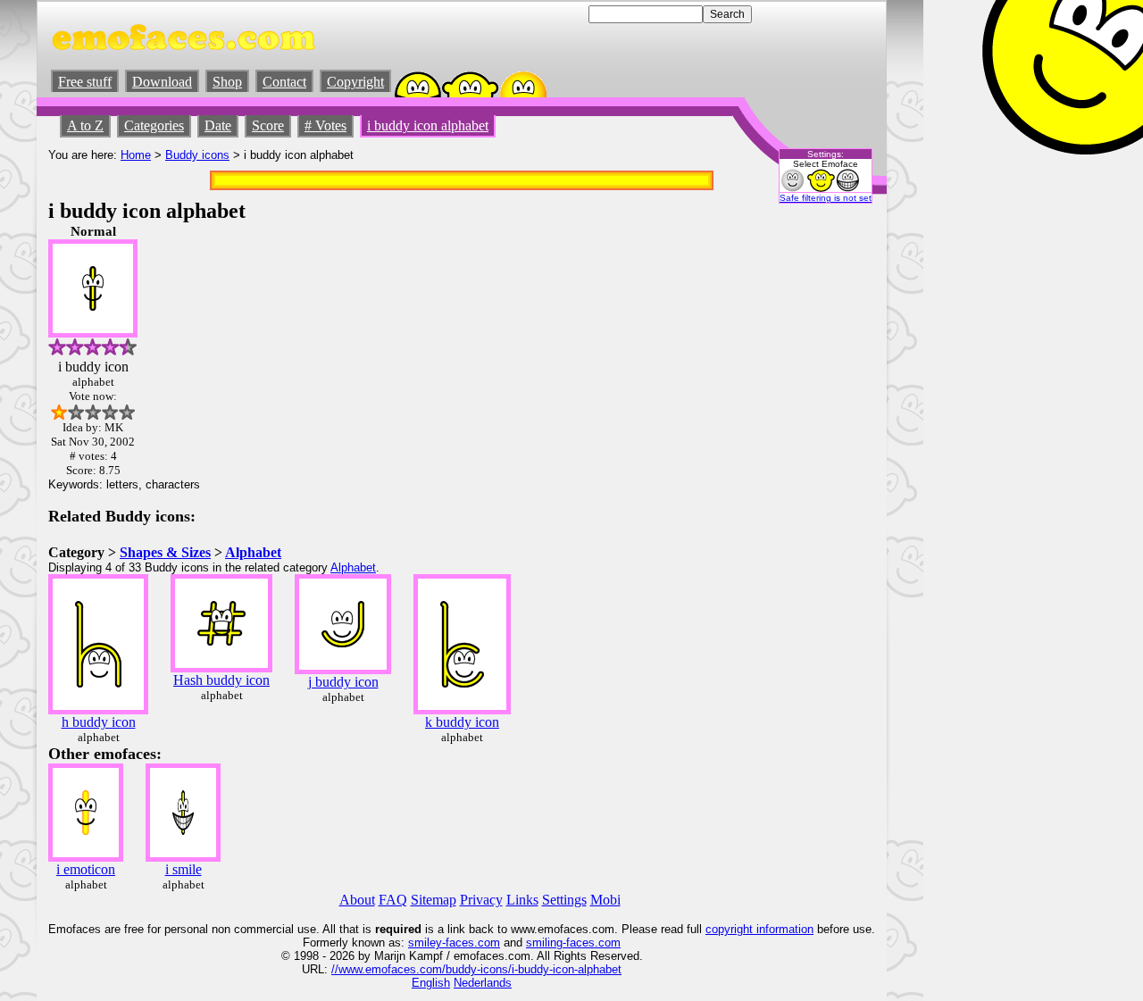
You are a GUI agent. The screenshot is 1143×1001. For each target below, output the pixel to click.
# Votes (325, 125)
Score (268, 125)
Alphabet (253, 552)
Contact (284, 81)
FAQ (393, 899)
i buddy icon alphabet (427, 125)
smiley (425, 942)
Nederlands (483, 982)
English (431, 982)
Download (162, 81)
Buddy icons (197, 155)
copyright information (759, 929)
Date (217, 125)
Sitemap (433, 899)
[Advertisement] (821, 492)
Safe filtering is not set (826, 198)
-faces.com (471, 942)
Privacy (481, 899)
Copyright (355, 81)
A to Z (85, 125)
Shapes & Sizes (165, 552)
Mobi (605, 899)
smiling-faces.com (573, 942)
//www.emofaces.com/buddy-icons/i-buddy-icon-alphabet (476, 969)
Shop (227, 81)
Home (136, 155)
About (357, 899)
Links (522, 899)
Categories (154, 125)
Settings (564, 899)
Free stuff (85, 81)
